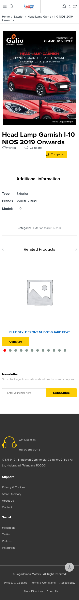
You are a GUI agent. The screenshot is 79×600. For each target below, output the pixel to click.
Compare (57, 154)
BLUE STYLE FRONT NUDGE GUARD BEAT (39, 332)
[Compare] (75, 6)
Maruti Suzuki (52, 228)
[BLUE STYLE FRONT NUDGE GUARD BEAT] (39, 292)
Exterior (18, 16)
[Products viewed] (69, 567)
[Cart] (64, 6)
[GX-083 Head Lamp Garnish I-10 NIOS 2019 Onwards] (39, 123)
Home (6, 16)
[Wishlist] (69, 6)
